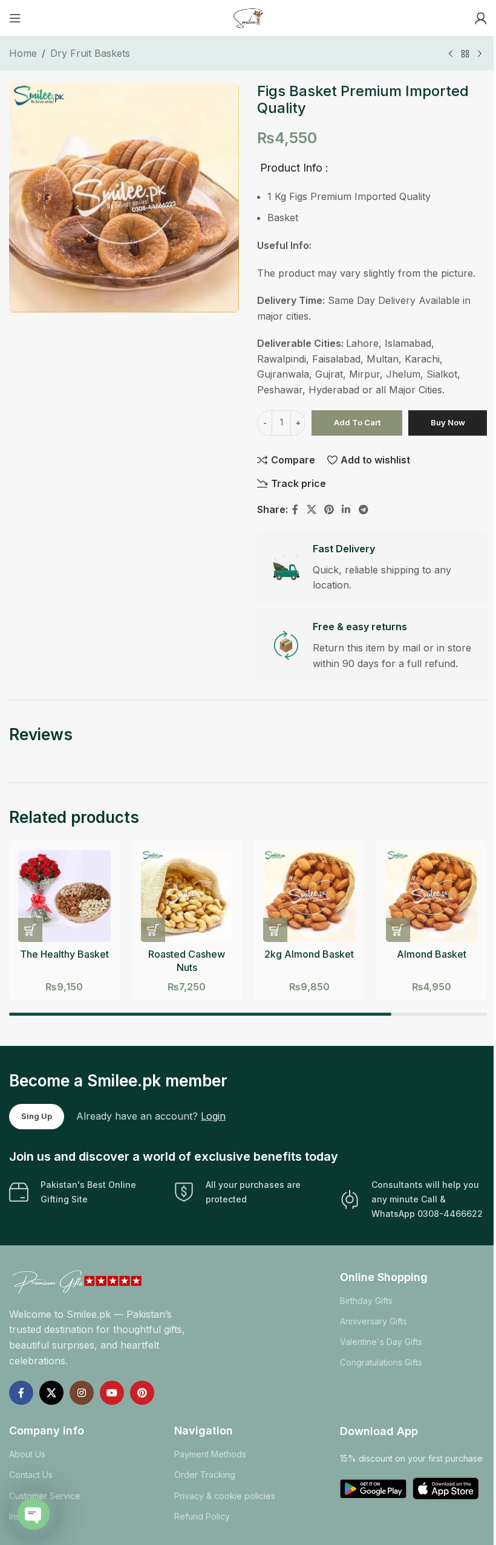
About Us (27, 1454)
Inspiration (29, 1516)
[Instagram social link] (82, 1393)
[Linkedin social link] (346, 510)
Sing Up (36, 1116)
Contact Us (31, 1474)
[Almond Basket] (432, 896)
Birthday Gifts (366, 1300)
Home (23, 53)
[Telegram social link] (363, 510)
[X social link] (311, 510)
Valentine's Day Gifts (381, 1342)
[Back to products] (465, 54)
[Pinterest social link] (329, 510)
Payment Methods (210, 1454)
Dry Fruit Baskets (90, 53)
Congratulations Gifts (381, 1362)
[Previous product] (450, 54)
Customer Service (44, 1496)
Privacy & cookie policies (224, 1496)
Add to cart (357, 422)
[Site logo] (248, 17)
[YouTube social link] (112, 1393)
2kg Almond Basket (309, 954)
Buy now (448, 422)
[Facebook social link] (295, 510)
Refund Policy (202, 1516)
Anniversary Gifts (373, 1321)
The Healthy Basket (64, 954)
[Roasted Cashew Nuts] (187, 896)
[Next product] (479, 54)
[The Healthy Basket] (64, 896)
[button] (30, 930)
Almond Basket (431, 954)
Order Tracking (204, 1474)
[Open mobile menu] (15, 18)
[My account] (481, 18)
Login (213, 1116)
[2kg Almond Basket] (309, 896)
